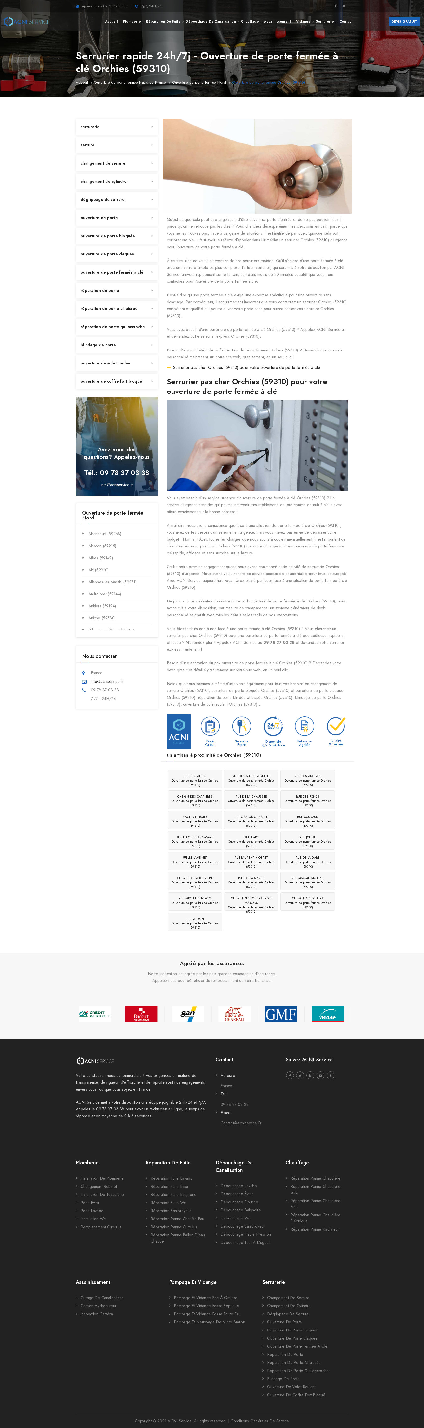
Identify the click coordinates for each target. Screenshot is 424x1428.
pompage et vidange (193, 1282)
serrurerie (325, 21)
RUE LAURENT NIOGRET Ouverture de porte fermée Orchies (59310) (251, 862)
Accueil (82, 82)
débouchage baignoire (241, 1210)
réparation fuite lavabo (172, 1178)
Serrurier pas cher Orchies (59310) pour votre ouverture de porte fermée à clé (246, 367)
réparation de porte (100, 290)
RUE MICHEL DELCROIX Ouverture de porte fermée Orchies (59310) (195, 903)
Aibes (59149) (100, 558)
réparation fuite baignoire (174, 1194)
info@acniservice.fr (117, 485)
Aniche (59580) (102, 618)
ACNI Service (179, 1421)
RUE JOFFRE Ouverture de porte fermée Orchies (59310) (308, 841)
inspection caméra (97, 1314)
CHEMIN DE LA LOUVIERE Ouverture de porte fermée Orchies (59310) (195, 882)
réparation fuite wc (168, 1202)
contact (346, 21)
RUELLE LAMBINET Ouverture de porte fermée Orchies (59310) (195, 862)
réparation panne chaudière (316, 1178)
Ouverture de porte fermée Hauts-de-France (130, 82)
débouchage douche (239, 1202)
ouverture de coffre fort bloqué (111, 381)
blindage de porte (98, 345)
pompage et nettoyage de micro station (209, 1322)
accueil (111, 21)
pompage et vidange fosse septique (206, 1306)
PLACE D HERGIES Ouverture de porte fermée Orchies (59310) (195, 821)
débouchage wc (235, 1218)
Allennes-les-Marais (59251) (112, 582)
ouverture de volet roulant (106, 363)
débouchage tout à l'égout (245, 1242)
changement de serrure (103, 163)
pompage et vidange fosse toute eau (207, 1314)
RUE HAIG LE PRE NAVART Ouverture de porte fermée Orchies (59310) (195, 841)
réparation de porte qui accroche (113, 327)
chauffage (250, 21)
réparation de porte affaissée (109, 308)
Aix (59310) (98, 570)
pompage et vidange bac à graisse (206, 1298)
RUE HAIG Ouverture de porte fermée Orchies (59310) (251, 841)
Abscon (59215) (102, 546)
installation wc (93, 1219)
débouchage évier (237, 1194)
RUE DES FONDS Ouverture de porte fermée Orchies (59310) (308, 801)
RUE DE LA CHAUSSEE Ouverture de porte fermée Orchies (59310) (251, 801)
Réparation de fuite (168, 1162)
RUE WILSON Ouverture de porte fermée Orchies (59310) (195, 923)
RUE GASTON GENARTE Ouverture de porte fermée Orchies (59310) (251, 821)
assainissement (277, 21)
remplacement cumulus (101, 1227)
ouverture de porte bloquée (108, 236)
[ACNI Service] (27, 22)
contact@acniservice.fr (241, 1123)
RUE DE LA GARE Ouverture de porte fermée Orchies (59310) (308, 862)
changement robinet (99, 1186)
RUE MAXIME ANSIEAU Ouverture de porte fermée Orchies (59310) (308, 882)
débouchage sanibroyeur (243, 1226)
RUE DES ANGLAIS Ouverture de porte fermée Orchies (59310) (308, 780)
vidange (303, 21)
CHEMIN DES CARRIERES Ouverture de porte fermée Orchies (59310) (195, 801)
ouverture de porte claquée (107, 254)
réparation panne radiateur (315, 1229)
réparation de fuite (163, 21)
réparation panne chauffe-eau (177, 1219)
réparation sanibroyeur (171, 1211)
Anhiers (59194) (102, 606)
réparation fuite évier (170, 1186)
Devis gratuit (404, 21)
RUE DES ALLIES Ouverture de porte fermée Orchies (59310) (195, 780)
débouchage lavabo (239, 1186)
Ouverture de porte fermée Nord (199, 82)
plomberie (132, 21)
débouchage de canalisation (211, 21)
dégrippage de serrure (103, 199)
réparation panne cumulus (174, 1227)
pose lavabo (92, 1211)
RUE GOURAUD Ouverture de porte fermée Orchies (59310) (308, 821)
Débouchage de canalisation (234, 1166)
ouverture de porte (99, 218)
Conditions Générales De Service (260, 1421)
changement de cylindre (104, 181)
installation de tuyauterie (102, 1194)
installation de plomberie (102, 1178)
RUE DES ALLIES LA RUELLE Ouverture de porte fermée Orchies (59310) (251, 780)
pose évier (90, 1202)
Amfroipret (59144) (104, 594)
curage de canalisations (102, 1298)
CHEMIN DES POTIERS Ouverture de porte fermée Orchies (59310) (308, 903)
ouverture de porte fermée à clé (112, 272)
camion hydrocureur (98, 1306)
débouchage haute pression (246, 1234)
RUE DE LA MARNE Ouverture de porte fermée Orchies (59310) (251, 882)
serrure (87, 145)
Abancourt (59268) (104, 534)
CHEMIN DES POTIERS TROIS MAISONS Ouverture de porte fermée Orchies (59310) (251, 903)
